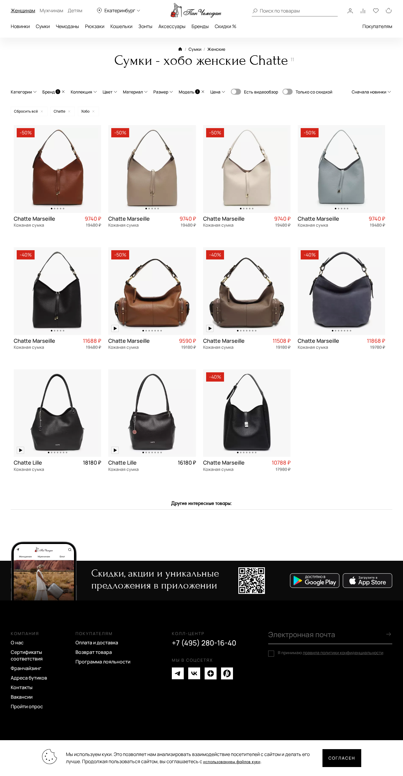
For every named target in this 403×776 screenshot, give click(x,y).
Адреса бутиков (29, 677)
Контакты (22, 687)
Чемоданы (67, 26)
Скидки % (225, 26)
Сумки (43, 26)
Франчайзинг (26, 668)
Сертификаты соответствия (27, 655)
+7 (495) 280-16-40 (204, 642)
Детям (75, 10)
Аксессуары (172, 26)
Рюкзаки (94, 26)
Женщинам (23, 10)
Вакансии (22, 697)
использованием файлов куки (231, 761)
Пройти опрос (27, 706)
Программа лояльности (102, 661)
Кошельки (121, 26)
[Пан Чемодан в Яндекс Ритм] (227, 673)
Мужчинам (51, 10)
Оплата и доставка (96, 642)
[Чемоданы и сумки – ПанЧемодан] (196, 10)
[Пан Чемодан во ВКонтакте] (194, 673)
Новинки (20, 26)
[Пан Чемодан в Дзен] (211, 673)
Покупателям (377, 26)
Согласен (341, 758)
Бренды (200, 26)
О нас (17, 642)
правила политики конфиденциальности (343, 652)
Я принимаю (330, 652)
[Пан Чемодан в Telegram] (178, 673)
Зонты (145, 26)
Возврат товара (93, 652)
